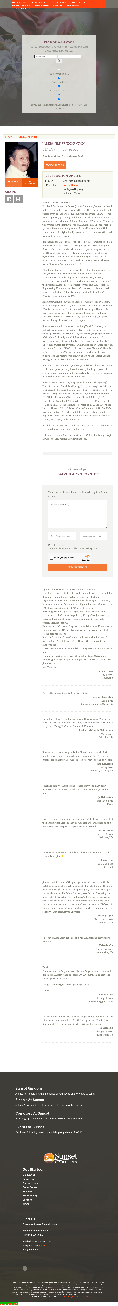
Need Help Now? (59, 2)
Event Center (30, 1187)
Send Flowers (39, 2)
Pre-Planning (42, 6)
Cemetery (28, 1179)
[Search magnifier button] (59, 61)
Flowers (14, 181)
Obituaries (29, 1174)
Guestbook (30, 184)
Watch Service (55, 164)
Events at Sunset (71, 185)
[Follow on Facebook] (25, 1268)
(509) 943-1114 (73, 6)
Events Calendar (21, 6)
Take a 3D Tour (19, 2)
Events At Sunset (29, 1127)
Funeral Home (31, 1183)
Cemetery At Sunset (32, 1113)
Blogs (26, 1204)
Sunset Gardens (28, 1088)
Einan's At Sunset (29, 1100)
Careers (57, 6)
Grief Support (79, 2)
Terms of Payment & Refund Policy (76, 1296)
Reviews (27, 1191)
